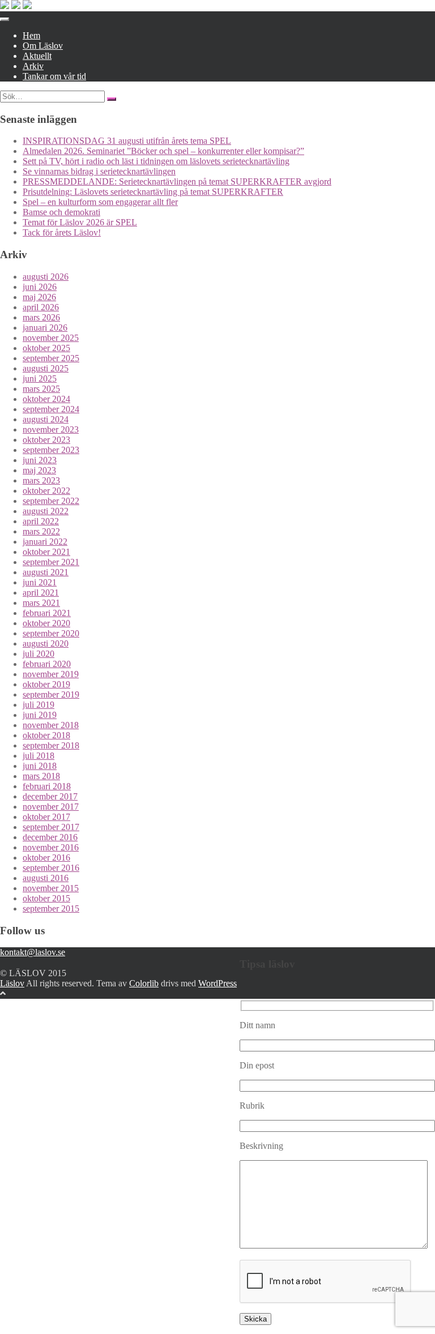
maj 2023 (39, 470)
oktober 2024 (46, 399)
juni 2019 (40, 715)
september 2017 (51, 827)
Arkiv (33, 66)
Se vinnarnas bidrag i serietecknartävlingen (99, 171)
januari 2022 (45, 541)
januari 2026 (45, 327)
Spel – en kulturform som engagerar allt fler (100, 202)
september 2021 (51, 562)
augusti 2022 (46, 511)
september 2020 (51, 633)
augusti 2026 (46, 276)
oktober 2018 (46, 735)
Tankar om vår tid (54, 76)
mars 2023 (41, 480)
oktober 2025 (46, 348)
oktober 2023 (46, 439)
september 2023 (51, 450)
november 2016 (51, 847)
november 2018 (51, 725)
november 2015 (51, 888)
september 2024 (51, 409)
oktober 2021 (46, 552)
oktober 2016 (46, 857)
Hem (31, 35)
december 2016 (50, 837)
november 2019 (51, 674)
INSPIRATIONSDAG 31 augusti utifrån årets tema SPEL (127, 141)
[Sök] (111, 99)
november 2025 (51, 338)
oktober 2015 (46, 898)
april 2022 (41, 521)
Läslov (12, 983)
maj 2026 (39, 297)
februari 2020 (47, 664)
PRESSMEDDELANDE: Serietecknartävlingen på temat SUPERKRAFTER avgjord (177, 181)
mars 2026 (41, 317)
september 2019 (51, 694)
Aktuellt (37, 56)
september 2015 (51, 908)
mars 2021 (41, 603)
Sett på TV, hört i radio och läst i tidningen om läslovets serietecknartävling (156, 161)
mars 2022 (41, 531)
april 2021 (41, 592)
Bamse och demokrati (61, 212)
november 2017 (51, 806)
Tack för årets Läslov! (62, 232)
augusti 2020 (46, 643)
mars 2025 (41, 389)
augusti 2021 (46, 572)
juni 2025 (40, 378)
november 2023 (51, 429)
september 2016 (51, 868)
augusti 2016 (46, 878)
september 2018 (51, 745)
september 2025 (51, 358)
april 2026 (41, 307)
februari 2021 (47, 613)
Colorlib (144, 983)
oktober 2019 (46, 684)
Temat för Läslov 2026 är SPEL (80, 222)
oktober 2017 (46, 817)
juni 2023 (40, 460)
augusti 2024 (46, 419)
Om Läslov (43, 45)
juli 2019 (38, 704)
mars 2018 (41, 776)
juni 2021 (40, 582)
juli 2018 (38, 755)
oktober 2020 (46, 623)
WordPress (217, 983)
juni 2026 (40, 287)
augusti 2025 (46, 368)
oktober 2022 (46, 490)
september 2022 (51, 501)
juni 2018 (40, 766)
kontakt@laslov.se (32, 952)
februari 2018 (47, 786)
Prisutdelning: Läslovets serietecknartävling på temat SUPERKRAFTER (153, 191)
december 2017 (50, 796)
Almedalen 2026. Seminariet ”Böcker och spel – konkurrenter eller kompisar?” (163, 151)
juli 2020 (38, 654)
